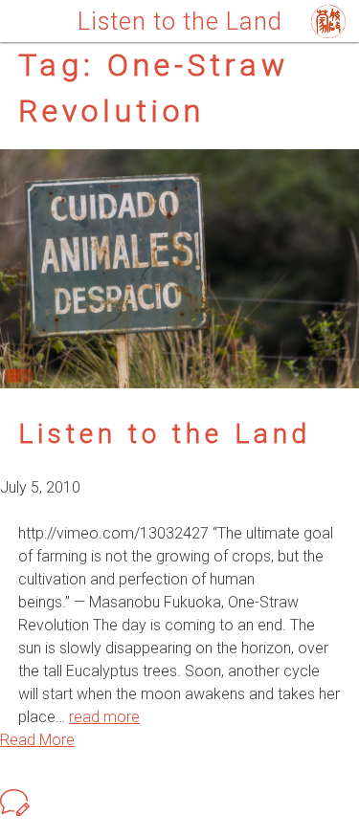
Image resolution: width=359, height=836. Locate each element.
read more (104, 717)
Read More (37, 740)
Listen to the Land (164, 434)
